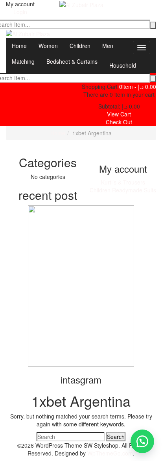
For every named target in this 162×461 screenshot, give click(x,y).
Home (57, 133)
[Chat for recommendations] (142, 441)
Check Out (119, 122)
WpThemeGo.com (110, 453)
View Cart (119, 114)
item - (137, 86)
